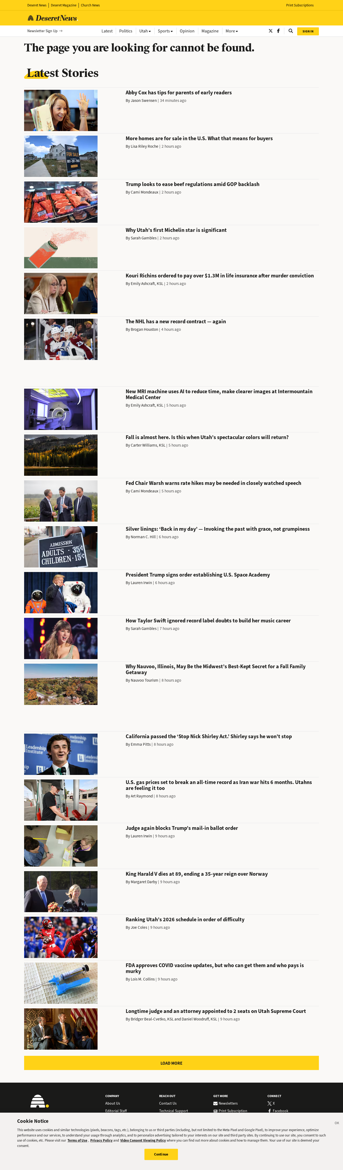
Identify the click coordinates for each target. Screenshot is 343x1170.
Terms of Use (77, 1140)
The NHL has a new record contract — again (176, 321)
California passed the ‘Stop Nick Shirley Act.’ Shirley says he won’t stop (209, 736)
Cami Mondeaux (144, 192)
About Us (112, 1103)
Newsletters (228, 1103)
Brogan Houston (144, 329)
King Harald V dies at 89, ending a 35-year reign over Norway (197, 874)
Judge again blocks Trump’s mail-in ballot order (182, 828)
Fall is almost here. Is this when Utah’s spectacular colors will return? (207, 437)
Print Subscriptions (300, 5)
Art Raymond (142, 796)
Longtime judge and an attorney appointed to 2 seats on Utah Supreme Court (216, 1011)
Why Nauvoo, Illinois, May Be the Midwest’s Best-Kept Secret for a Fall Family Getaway (215, 669)
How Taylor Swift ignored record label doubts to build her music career (208, 620)
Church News (90, 5)
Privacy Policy (101, 1140)
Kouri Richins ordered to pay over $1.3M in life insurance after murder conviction (220, 275)
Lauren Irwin (141, 582)
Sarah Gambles (143, 238)
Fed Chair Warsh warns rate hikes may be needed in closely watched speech (213, 483)
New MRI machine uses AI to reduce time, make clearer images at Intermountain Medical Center (219, 394)
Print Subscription (233, 1111)
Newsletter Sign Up (42, 31)
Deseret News (36, 5)
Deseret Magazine (63, 5)
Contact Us (168, 1103)
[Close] (337, 1124)
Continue (161, 1154)
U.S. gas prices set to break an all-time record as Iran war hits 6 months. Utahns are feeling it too (219, 785)
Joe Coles (139, 927)
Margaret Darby (144, 882)
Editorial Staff (116, 1111)
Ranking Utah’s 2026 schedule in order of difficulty (185, 919)
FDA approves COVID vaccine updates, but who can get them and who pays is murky (215, 968)
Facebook (280, 1111)
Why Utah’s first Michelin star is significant (176, 230)
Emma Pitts (141, 744)
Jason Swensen (144, 100)
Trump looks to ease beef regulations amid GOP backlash (192, 184)
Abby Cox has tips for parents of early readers (179, 92)
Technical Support (173, 1111)
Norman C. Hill (143, 537)
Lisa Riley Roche (144, 146)
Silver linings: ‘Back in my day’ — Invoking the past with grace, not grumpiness (218, 529)
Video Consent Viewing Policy (143, 1140)
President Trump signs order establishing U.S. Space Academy (198, 574)
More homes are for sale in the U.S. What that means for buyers (199, 138)
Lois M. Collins (143, 979)
